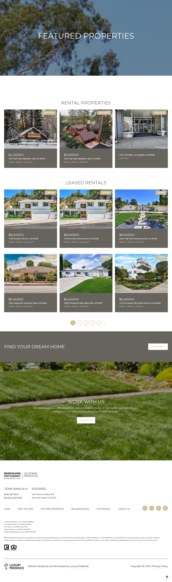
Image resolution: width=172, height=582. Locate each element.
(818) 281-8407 (11, 494)
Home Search (158, 346)
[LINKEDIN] (158, 508)
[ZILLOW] (165, 508)
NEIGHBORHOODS (80, 509)
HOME (7, 509)
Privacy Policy (160, 566)
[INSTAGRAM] (151, 508)
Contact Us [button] (86, 420)
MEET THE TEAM (25, 509)
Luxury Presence (79, 566)
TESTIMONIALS (104, 509)
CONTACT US (124, 509)
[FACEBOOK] (144, 508)
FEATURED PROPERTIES (52, 509)
